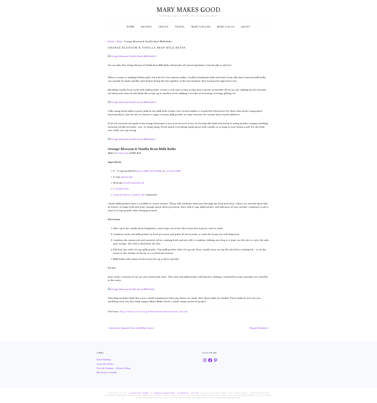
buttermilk (155, 171)
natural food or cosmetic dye (129, 195)
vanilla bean (122, 188)
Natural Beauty (171, 312)
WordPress (183, 393)
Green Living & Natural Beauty (149, 312)
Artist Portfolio (105, 364)
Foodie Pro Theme (139, 393)
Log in (194, 393)
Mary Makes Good (188, 9)
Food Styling (104, 359)
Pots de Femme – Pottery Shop (113, 368)
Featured (129, 312)
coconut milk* (173, 171)
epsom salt (127, 177)
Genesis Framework (164, 393)
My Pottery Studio (107, 372)
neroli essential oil (133, 183)
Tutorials (183, 312)
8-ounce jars (122, 153)
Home (111, 41)
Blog (119, 41)
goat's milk (142, 171)
